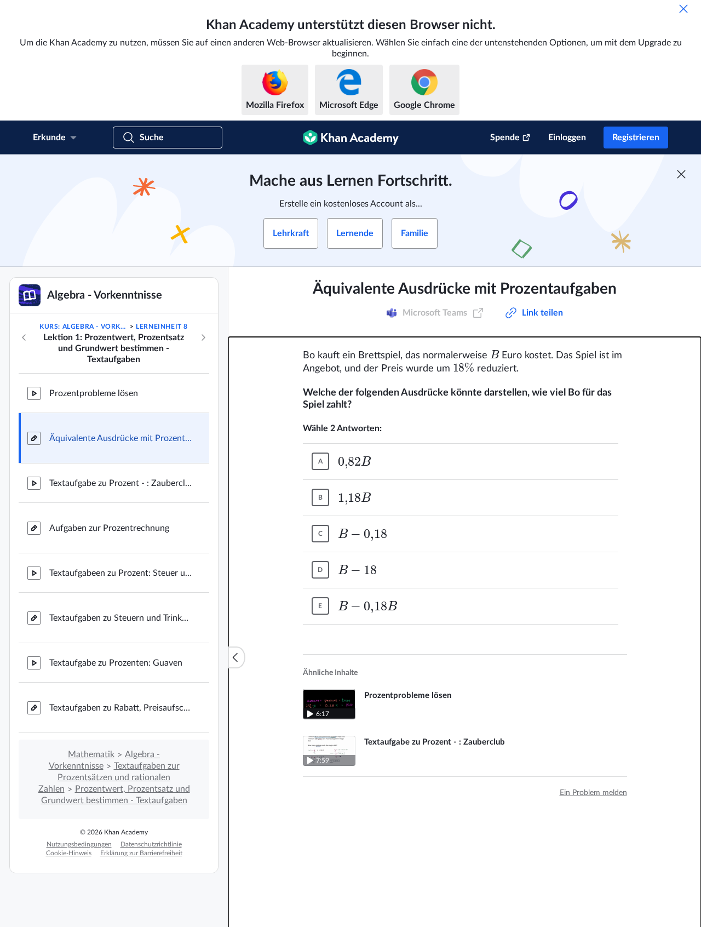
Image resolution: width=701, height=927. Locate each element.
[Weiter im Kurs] (203, 337)
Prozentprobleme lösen (93, 393)
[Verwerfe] (683, 9)
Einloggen (567, 137)
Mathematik (91, 754)
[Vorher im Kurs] (24, 337)
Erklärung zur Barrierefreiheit (141, 853)
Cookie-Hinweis (68, 853)
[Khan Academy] (351, 137)
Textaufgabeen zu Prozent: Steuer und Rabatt (120, 573)
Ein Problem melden (593, 793)
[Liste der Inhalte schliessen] (236, 657)
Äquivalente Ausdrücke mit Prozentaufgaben (120, 438)
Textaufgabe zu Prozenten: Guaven (115, 663)
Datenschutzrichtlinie (151, 844)
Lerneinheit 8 (162, 326)
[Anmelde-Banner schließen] (681, 174)
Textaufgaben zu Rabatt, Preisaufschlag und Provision (120, 707)
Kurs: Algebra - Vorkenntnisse (83, 326)
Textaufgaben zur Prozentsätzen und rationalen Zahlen (109, 777)
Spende (505, 137)
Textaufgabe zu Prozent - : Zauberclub (120, 483)
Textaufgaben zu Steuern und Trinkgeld (120, 618)
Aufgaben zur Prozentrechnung (109, 528)
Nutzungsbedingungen (79, 844)
